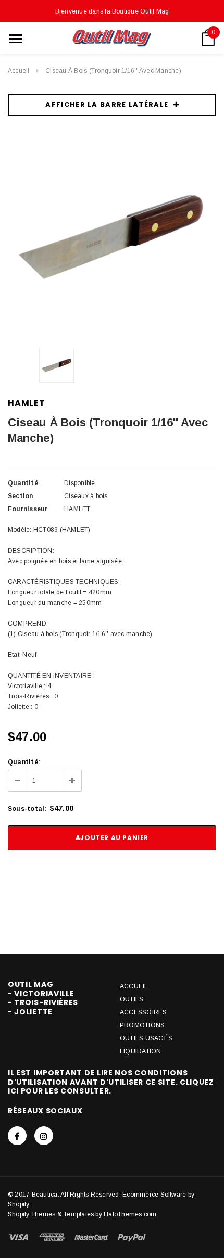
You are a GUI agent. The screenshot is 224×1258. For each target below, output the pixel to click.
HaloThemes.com (130, 1214)
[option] (112, 235)
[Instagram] (43, 1135)
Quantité (23, 483)
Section (20, 496)
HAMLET (26, 403)
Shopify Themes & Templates (51, 1214)
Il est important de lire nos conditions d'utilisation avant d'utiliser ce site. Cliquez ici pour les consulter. (111, 1082)
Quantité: (24, 762)
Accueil (19, 70)
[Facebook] (17, 1135)
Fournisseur (28, 509)
